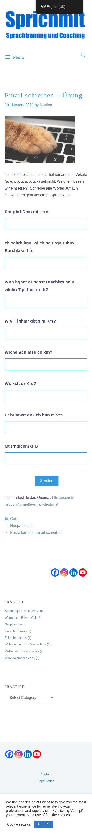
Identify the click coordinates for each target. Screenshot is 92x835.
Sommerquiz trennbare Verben (25, 611)
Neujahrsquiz (21, 526)
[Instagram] (64, 572)
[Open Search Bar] (83, 55)
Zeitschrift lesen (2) (18, 631)
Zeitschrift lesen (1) (18, 638)
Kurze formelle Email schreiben (36, 532)
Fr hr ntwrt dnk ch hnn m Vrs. (34, 415)
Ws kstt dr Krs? (20, 383)
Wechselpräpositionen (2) (22, 658)
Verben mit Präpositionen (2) (24, 651)
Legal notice (46, 781)
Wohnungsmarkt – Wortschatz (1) (27, 644)
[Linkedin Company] (73, 572)
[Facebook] (55, 572)
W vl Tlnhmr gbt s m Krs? (30, 321)
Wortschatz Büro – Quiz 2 (22, 617)
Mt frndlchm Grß (21, 446)
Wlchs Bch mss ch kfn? (28, 352)
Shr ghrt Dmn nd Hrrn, (27, 211)
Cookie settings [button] (19, 824)
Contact (46, 774)
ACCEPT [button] (43, 824)
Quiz (14, 519)
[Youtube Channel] (83, 572)
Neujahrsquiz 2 (15, 624)
